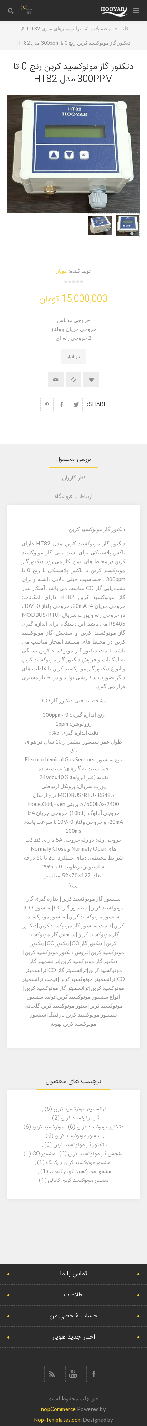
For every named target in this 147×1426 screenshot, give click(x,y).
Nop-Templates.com (58, 1419)
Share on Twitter (76, 404)
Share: (97, 404)
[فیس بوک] (94, 1374)
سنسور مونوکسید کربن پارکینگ (78, 1162)
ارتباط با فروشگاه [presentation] (73, 497)
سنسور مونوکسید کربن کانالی (78, 1180)
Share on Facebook (61, 404)
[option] (127, 233)
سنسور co (43, 1153)
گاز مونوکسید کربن (80, 1118)
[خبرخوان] (52, 1374)
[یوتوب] (73, 1374)
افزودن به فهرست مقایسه (73, 379)
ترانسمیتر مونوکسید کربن (80, 1109)
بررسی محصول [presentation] (73, 459)
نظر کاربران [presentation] (73, 478)
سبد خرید (24, 7)
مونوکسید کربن (48, 1127)
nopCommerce (58, 1409)
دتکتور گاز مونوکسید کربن (80, 1144)
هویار (61, 271)
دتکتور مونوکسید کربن (100, 1127)
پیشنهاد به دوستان (56, 379)
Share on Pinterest (47, 404)
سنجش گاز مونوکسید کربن (95, 1153)
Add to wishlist (91, 379)
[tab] (73, 459)
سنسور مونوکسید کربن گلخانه (80, 1171)
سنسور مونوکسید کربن (78, 1136)
